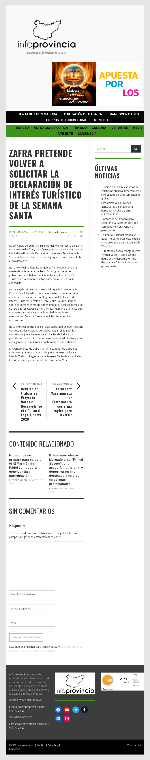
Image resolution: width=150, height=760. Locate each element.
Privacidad (14, 748)
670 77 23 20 (17, 710)
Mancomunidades (124, 114)
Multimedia (87, 133)
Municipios (102, 120)
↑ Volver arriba (133, 745)
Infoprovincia (18, 232)
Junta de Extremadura (37, 114)
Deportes (119, 127)
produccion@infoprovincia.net (26, 706)
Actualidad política (51, 127)
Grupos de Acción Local (66, 120)
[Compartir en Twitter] (81, 232)
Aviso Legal (54, 745)
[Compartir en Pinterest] (74, 236)
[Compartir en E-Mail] (81, 236)
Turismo (80, 127)
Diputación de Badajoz (83, 114)
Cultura (99, 127)
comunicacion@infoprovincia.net (28, 723)
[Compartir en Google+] (68, 236)
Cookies (41, 745)
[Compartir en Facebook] (74, 232)
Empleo (22, 127)
